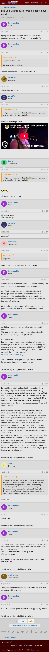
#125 (46, 170)
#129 (46, 280)
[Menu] (3, 2)
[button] (11, 642)
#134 (46, 540)
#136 (46, 605)
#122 (46, 53)
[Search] (46, 2)
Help (37, 645)
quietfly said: (7, 255)
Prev (24, 621)
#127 (46, 232)
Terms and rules (16, 645)
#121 (46, 32)
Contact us (5, 645)
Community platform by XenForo (20, 650)
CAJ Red (6, 642)
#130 (46, 323)
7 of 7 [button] (31, 621)
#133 (46, 514)
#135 (46, 584)
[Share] (42, 31)
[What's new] (41, 2)
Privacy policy (29, 645)
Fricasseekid (7, 17)
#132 (46, 472)
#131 (46, 384)
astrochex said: (8, 57)
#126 (46, 211)
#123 (46, 86)
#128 (46, 250)
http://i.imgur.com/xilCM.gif (12, 354)
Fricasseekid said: (9, 109)
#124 (46, 105)
